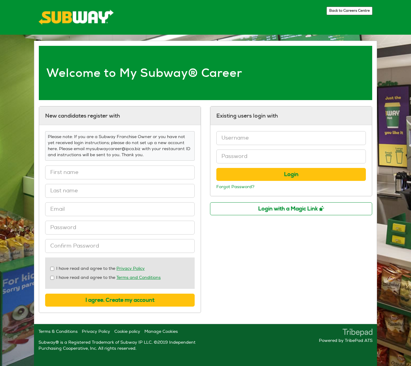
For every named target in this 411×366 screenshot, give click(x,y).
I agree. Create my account (119, 300)
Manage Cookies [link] (161, 331)
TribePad (357, 333)
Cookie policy (127, 331)
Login (291, 174)
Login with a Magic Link (288, 208)
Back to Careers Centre (349, 10)
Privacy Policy (130, 268)
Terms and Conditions (138, 277)
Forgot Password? (235, 186)
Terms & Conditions (58, 331)
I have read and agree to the (100, 268)
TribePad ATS (358, 340)
